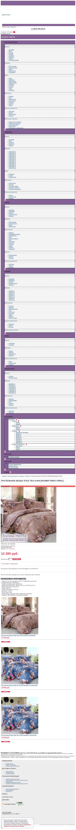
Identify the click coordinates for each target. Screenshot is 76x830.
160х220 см (12, 154)
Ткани (6, 75)
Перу (10, 361)
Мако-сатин (12, 81)
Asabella (11, 49)
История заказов (10, 790)
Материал (8, 347)
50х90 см (18, 435)
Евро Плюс (12, 70)
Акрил (11, 351)
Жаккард (11, 80)
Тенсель (11, 102)
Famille (11, 54)
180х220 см (12, 157)
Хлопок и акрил (13, 186)
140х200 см (12, 388)
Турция (18, 449)
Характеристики (7, 579)
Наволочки (12, 126)
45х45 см (12, 294)
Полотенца (11, 419)
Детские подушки (13, 467)
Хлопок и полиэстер (15, 189)
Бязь (10, 78)
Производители (9, 763)
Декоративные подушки (11, 330)
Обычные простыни (14, 123)
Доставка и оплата (10, 772)
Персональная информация (12, 789)
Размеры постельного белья (12, 779)
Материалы (8, 93)
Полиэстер (12, 100)
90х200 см (12, 385)
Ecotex (11, 52)
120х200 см (12, 387)
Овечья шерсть (13, 238)
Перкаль (11, 84)
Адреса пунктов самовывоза (12, 765)
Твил (10, 88)
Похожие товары (19, 579)
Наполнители (8, 229)
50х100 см (19, 437)
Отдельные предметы (11, 118)
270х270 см (12, 168)
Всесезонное (13, 255)
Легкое (11, 256)
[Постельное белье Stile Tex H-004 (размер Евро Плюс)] (28, 542)
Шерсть (11, 247)
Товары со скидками (10, 764)
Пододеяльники (13, 125)
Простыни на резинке (15, 122)
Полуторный (12, 66)
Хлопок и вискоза (14, 187)
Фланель (11, 90)
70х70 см (12, 300)
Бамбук (11, 96)
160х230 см (12, 156)
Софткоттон (12, 177)
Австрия (11, 111)
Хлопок (11, 103)
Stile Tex (11, 57)
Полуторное (12, 222)
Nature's (11, 216)
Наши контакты (9, 771)
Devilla (17, 422)
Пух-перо (12, 312)
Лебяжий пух (13, 235)
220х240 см (12, 162)
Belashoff (12, 211)
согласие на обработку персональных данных (17, 825)
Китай (11, 113)
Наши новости (9, 781)
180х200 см (12, 391)
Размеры (7, 63)
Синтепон (12, 241)
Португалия (12, 114)
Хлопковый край (14, 60)
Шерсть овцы (13, 318)
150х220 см (12, 153)
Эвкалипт (12, 249)
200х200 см (12, 393)
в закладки (5, 563)
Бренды (7, 46)
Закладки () (9, 791)
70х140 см (19, 440)
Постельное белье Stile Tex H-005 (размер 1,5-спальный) (19, 685)
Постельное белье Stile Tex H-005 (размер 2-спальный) (18, 735)
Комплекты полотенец (22, 432)
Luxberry (11, 55)
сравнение (14, 563)
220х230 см (12, 160)
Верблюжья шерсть (14, 234)
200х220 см (12, 159)
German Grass (13, 214)
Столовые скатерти (13, 457)
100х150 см (19, 442)
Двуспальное (13, 223)
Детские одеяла (12, 466)
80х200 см (12, 384)
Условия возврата (10, 773)
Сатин (11, 87)
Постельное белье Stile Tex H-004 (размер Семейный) (18, 635)
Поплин (11, 85)
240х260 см (12, 165)
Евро (10, 69)
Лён (10, 98)
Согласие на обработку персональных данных (17, 783)
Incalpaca (12, 343)
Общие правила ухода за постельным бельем (17, 780)
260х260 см (12, 166)
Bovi (10, 51)
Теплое (11, 258)
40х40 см (12, 291)
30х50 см (18, 434)
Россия (11, 116)
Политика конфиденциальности (13, 782)
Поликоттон (12, 99)
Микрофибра (13, 82)
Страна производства (11, 108)
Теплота (7, 252)
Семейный (12, 72)
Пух (10, 240)
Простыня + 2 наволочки (16, 128)
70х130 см (19, 439)
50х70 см (12, 297)
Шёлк (11, 105)
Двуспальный (13, 67)
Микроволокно (13, 309)
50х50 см (12, 295)
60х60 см (12, 298)
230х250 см (12, 163)
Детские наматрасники (14, 464)
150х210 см (12, 151)
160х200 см (12, 390)
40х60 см (12, 292)
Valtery (11, 58)
